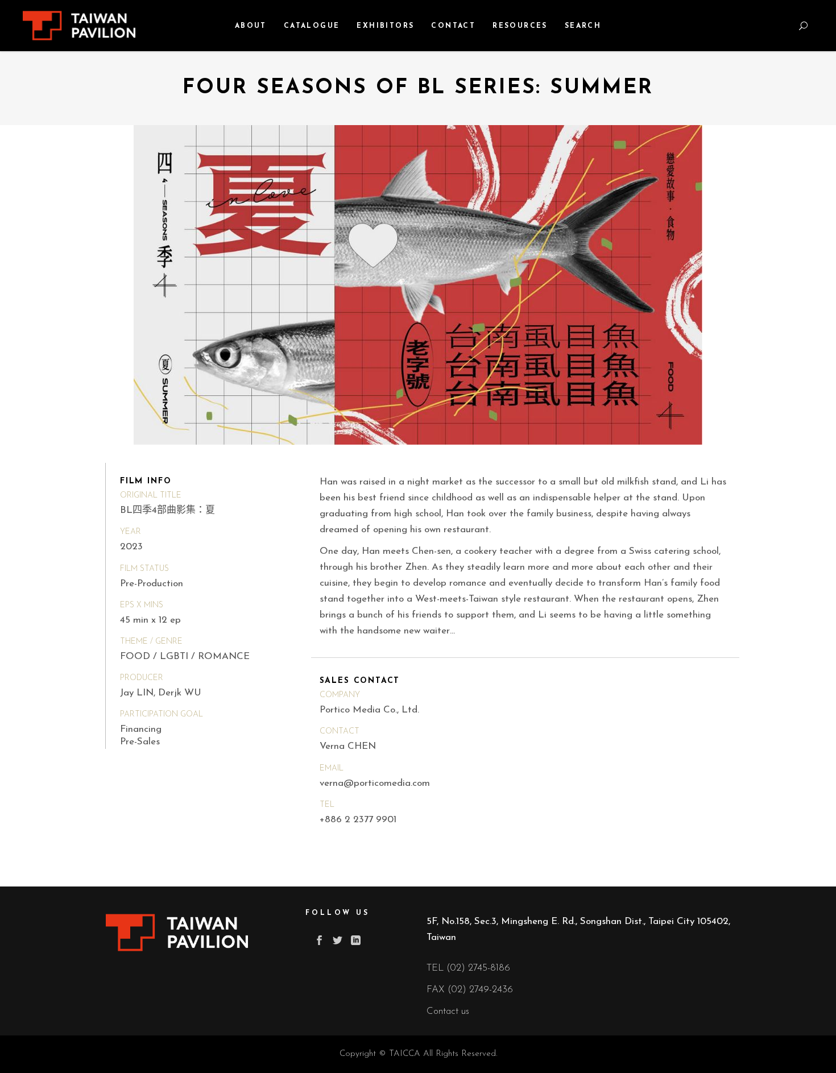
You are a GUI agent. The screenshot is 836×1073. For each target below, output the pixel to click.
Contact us (448, 1011)
